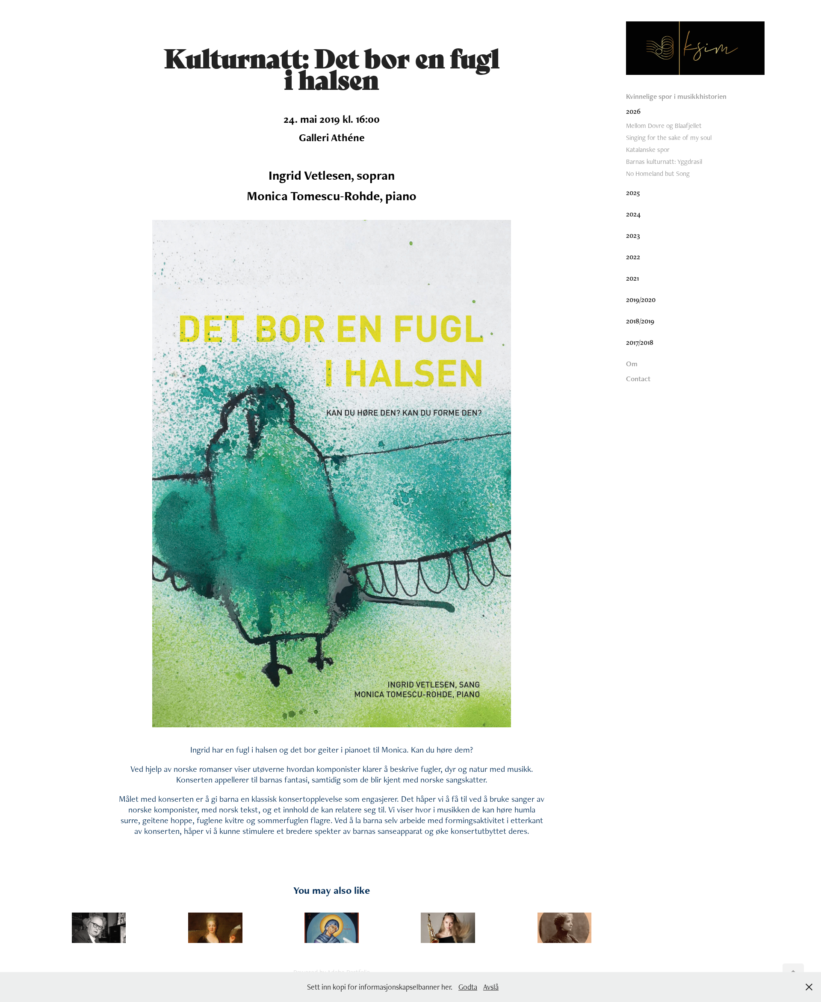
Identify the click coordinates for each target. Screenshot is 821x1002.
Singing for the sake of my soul (669, 137)
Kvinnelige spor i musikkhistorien (676, 96)
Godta (467, 987)
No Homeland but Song (658, 173)
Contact (638, 378)
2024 (633, 214)
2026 (633, 111)
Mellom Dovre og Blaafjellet (664, 125)
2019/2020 (641, 299)
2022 (633, 256)
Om (632, 363)
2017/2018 (639, 342)
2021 (632, 278)
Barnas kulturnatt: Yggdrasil (664, 161)
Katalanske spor (648, 149)
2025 (633, 192)
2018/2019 (640, 321)
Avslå (491, 987)
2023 (633, 235)
